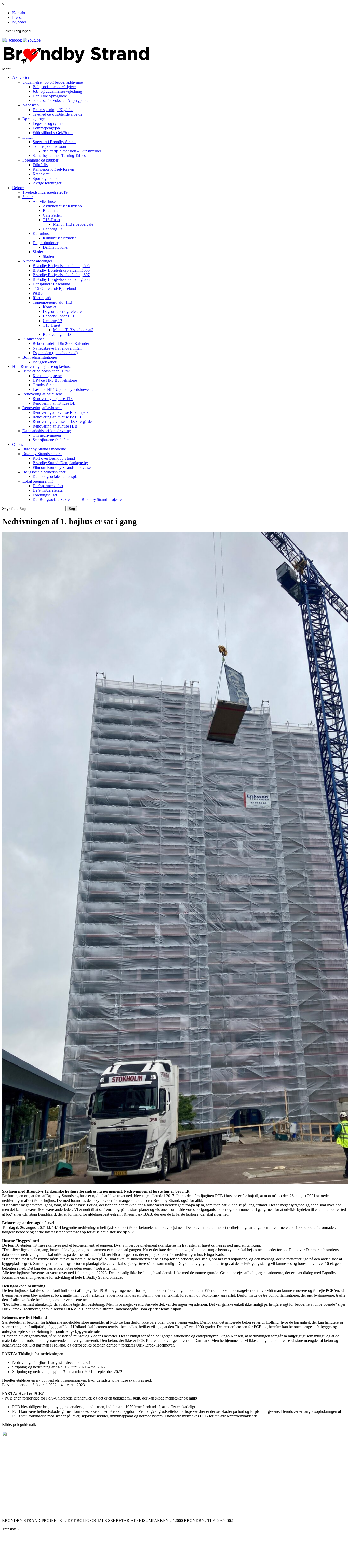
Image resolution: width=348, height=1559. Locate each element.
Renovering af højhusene (42, 394)
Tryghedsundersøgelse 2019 (45, 192)
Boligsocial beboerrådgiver (54, 87)
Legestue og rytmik (48, 123)
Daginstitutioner (45, 243)
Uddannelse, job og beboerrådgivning (52, 82)
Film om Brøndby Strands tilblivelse (62, 467)
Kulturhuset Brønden (60, 238)
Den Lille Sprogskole (50, 96)
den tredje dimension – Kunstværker (72, 151)
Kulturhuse (41, 233)
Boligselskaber (44, 362)
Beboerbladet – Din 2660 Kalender (61, 343)
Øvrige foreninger (47, 183)
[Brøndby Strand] (76, 64)
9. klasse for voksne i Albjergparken (61, 100)
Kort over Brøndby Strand (54, 458)
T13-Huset (51, 220)
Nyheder (19, 22)
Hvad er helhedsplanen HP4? (46, 371)
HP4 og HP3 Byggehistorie (55, 380)
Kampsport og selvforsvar (53, 169)
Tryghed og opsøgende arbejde (57, 114)
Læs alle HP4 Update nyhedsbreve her (64, 389)
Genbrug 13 (52, 229)
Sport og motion (46, 178)
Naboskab (30, 105)
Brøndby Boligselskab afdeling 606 (61, 270)
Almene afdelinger (37, 261)
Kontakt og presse (47, 376)
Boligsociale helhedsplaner (43, 472)
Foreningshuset (45, 495)
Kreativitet (41, 174)
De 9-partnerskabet (48, 486)
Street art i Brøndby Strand (54, 142)
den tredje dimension (49, 146)
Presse (17, 17)
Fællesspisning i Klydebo (53, 110)
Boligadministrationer (39, 357)
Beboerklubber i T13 (59, 316)
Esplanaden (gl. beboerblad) (55, 353)
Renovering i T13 (57, 334)
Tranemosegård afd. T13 (52, 302)
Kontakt (18, 13)
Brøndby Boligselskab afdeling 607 (61, 275)
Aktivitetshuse (44, 201)
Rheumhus (51, 210)
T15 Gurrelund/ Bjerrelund (54, 288)
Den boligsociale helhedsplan (56, 476)
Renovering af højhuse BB (54, 403)
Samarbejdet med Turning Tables (59, 155)
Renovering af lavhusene (42, 408)
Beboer (18, 187)
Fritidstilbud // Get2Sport (53, 132)
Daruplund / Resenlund (51, 284)
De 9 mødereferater (48, 490)
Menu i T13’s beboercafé (73, 224)
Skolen (48, 256)
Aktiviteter (20, 77)
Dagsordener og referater (63, 311)
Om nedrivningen (47, 435)
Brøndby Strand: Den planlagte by (60, 463)
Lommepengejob (46, 128)
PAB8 (38, 293)
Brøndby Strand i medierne (44, 449)
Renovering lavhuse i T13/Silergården (63, 421)
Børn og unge (33, 119)
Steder (27, 197)
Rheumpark (42, 298)
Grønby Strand (45, 385)
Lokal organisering (37, 481)
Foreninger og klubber (40, 160)
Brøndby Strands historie (42, 453)
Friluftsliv (40, 165)
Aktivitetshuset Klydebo (62, 206)
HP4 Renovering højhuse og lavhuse (41, 366)
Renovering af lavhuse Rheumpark (61, 412)
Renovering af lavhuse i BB (55, 426)
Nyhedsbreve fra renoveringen (57, 348)
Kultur (27, 137)
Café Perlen (52, 215)
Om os (17, 444)
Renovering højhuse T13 (53, 398)
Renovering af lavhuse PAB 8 (57, 417)
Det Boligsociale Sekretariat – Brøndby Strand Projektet (78, 499)
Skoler (38, 252)
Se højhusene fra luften (51, 440)
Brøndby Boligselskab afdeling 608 (61, 279)
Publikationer (33, 339)
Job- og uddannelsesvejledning (57, 91)
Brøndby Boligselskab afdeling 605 (61, 265)
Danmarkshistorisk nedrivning (46, 431)
